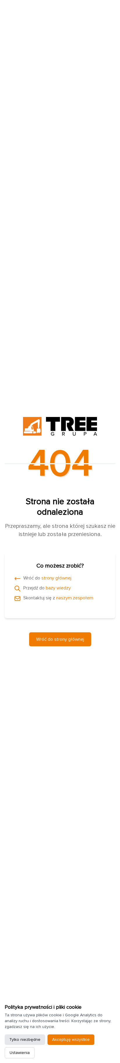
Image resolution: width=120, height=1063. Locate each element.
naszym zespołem (74, 598)
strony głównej (56, 578)
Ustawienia (20, 1052)
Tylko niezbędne (24, 1039)
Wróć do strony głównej (60, 639)
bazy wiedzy (58, 588)
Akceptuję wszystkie (71, 1039)
